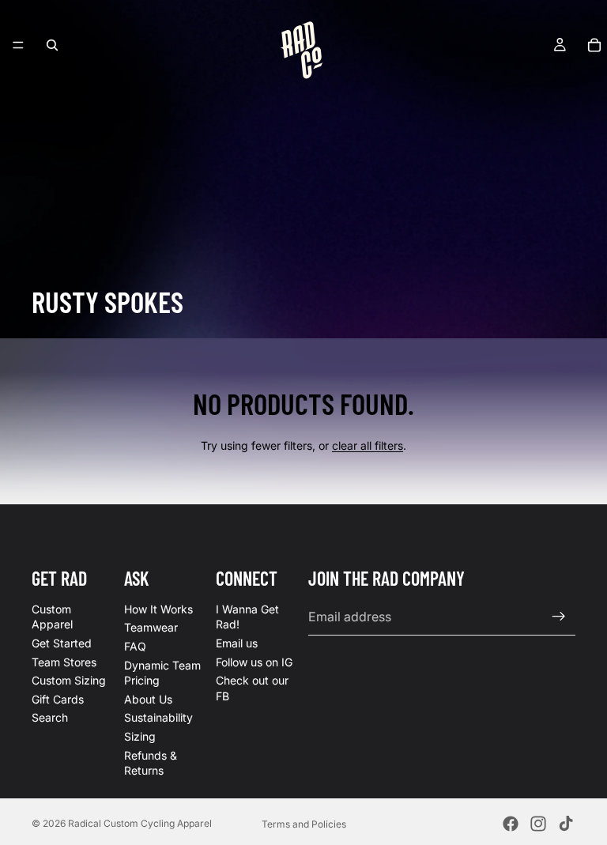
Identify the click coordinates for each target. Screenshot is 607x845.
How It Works (158, 609)
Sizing (140, 736)
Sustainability (158, 718)
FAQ (135, 646)
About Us (148, 699)
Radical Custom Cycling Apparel (140, 823)
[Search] (52, 45)
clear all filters (367, 445)
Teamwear (151, 628)
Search (50, 718)
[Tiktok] (565, 823)
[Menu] (18, 45)
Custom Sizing (69, 680)
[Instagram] (538, 823)
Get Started (62, 643)
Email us (237, 643)
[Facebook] (510, 823)
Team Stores (64, 662)
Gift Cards (58, 699)
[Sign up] (558, 616)
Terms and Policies (304, 824)
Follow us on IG (254, 662)
